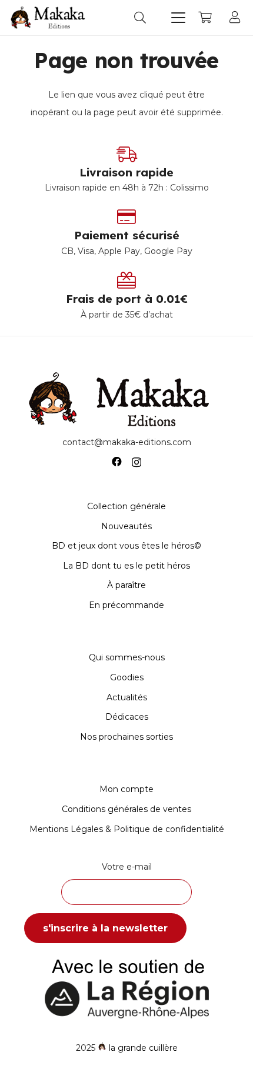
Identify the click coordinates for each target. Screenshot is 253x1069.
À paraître (126, 585)
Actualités (126, 697)
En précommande (126, 605)
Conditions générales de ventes (126, 809)
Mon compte (126, 789)
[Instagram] (136, 462)
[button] (140, 17)
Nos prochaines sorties (126, 736)
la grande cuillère (143, 1048)
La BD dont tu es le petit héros (126, 565)
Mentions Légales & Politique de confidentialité (126, 829)
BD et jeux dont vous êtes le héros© (126, 545)
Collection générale (126, 506)
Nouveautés (126, 526)
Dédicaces (126, 716)
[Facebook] (117, 462)
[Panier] (205, 17)
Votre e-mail (127, 866)
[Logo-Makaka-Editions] (49, 17)
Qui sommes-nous (127, 657)
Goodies (127, 677)
